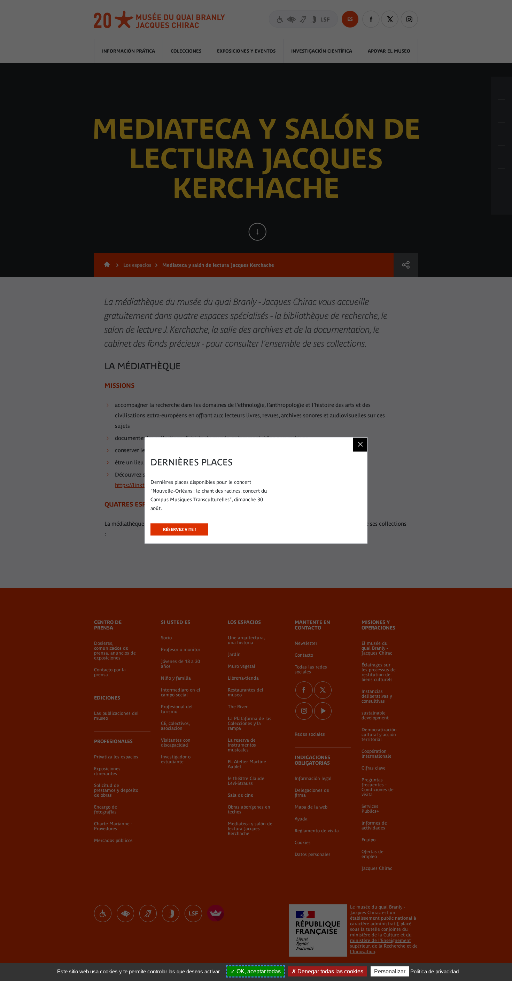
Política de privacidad (434, 971)
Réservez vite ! (179, 528)
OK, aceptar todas (258, 971)
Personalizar (389, 971)
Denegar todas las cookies (329, 971)
